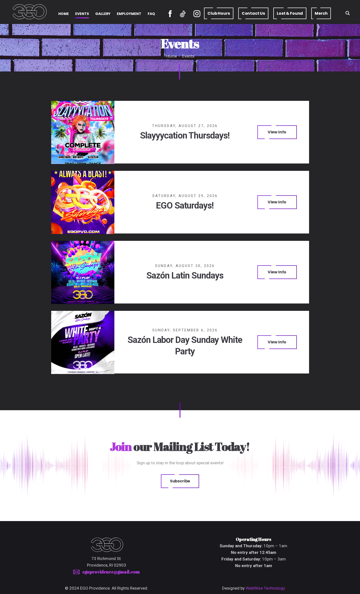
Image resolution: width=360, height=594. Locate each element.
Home (172, 56)
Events (188, 56)
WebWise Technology (265, 588)
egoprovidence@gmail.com (111, 572)
